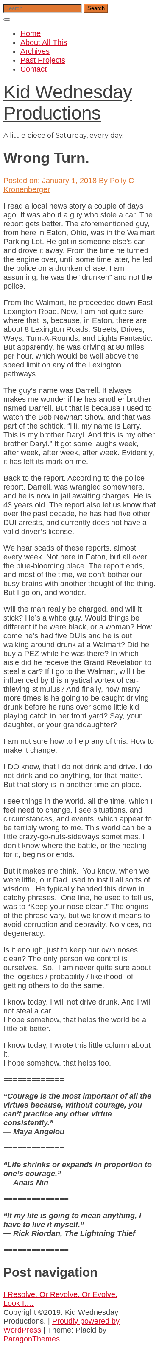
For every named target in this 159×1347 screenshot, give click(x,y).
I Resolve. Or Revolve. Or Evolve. (60, 1294)
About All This (43, 42)
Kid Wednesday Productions (67, 102)
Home (30, 33)
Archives (35, 51)
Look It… (18, 1303)
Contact (33, 69)
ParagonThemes (31, 1339)
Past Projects (42, 60)
